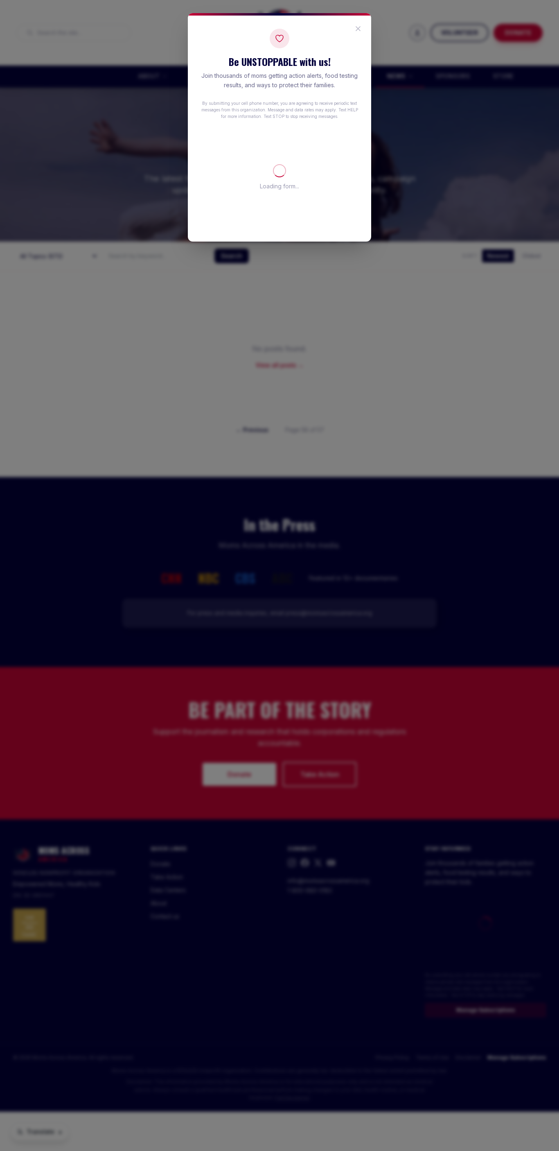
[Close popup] (358, 28)
